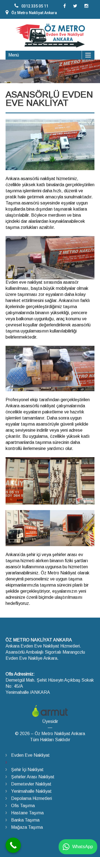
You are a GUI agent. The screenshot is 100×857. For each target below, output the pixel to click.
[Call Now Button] (13, 845)
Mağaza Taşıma (27, 827)
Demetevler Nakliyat (31, 784)
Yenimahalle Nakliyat (31, 791)
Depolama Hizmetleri (31, 798)
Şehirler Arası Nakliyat (32, 776)
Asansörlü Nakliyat (29, 762)
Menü (13, 55)
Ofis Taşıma (23, 805)
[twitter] (75, 6)
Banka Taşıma (25, 820)
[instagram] (86, 6)
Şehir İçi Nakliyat (27, 769)
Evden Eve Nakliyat (30, 755)
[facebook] (64, 6)
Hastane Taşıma (27, 812)
